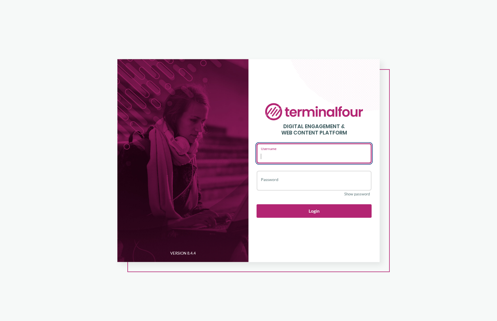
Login (314, 211)
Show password (357, 194)
